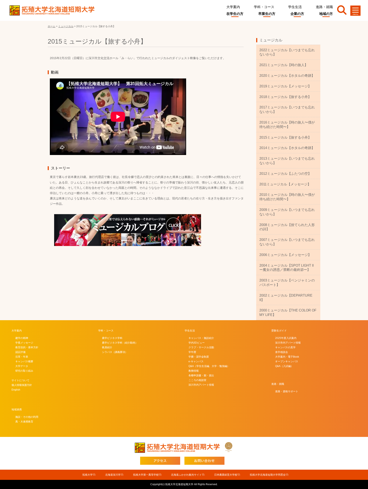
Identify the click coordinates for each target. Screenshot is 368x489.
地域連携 (17, 409)
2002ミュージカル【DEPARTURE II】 (285, 298)
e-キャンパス (196, 361)
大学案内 (233, 7)
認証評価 (20, 352)
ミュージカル (270, 40)
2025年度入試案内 (285, 338)
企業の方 (297, 14)
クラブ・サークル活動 (201, 347)
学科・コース (264, 7)
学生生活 (295, 7)
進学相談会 (281, 352)
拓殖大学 (87, 474)
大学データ (21, 366)
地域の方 (326, 14)
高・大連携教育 (24, 421)
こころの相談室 (197, 380)
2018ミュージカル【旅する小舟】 (285, 97)
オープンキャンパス (286, 361)
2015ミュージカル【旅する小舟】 (285, 137)
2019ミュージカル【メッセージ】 (285, 86)
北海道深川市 (113, 474)
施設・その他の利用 (26, 416)
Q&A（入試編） (284, 366)
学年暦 (192, 352)
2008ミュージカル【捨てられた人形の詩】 (287, 227)
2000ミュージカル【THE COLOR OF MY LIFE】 (287, 312)
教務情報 (193, 370)
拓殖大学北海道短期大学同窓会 (268, 474)
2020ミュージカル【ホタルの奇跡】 (287, 75)
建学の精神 (21, 338)
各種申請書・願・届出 (201, 375)
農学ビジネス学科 (112, 338)
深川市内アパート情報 (201, 384)
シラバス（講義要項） (115, 352)
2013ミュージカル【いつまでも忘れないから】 (287, 161)
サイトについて (20, 380)
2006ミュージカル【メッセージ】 (285, 255)
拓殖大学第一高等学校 (146, 474)
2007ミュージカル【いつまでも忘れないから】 (287, 242)
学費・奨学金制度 (198, 356)
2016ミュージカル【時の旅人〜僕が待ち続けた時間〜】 (287, 125)
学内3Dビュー (196, 342)
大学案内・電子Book (287, 356)
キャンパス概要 (24, 361)
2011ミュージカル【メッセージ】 (285, 184)
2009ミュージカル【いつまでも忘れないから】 (287, 212)
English (16, 389)
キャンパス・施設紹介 (201, 338)
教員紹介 (107, 347)
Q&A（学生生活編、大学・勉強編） (209, 366)
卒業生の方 (266, 14)
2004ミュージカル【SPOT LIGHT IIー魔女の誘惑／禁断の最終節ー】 (286, 268)
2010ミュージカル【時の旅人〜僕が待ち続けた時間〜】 (287, 197)
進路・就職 (324, 7)
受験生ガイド (279, 330)
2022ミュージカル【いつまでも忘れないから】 (287, 52)
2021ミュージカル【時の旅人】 (283, 65)
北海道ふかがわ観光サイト (186, 474)
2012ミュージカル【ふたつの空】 (285, 173)
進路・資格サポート (286, 391)
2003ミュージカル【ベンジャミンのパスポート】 (287, 283)
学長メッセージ (24, 342)
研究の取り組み (24, 370)
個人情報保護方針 (22, 385)
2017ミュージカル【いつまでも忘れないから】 (287, 109)
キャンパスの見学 (285, 347)
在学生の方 (234, 14)
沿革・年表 (21, 356)
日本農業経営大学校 (225, 474)
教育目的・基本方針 (26, 347)
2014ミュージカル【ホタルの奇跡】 (287, 148)
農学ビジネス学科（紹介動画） (120, 342)
